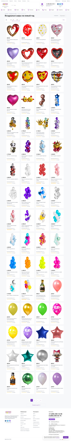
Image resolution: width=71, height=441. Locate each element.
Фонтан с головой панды (12, 155)
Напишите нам (8, 422)
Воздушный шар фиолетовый (57, 388)
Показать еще (35, 405)
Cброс (64, 19)
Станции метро (35, 425)
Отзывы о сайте (23, 423)
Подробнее (57, 437)
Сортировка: (56, 15)
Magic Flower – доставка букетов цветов (11, 415)
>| (40, 400)
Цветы (34, 413)
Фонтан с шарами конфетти (12, 179)
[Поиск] (12, 5)
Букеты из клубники (36, 418)
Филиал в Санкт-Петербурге (25, 430)
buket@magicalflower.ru (55, 421)
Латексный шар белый (41, 39)
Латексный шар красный (27, 39)
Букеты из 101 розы (36, 423)
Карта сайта (22, 427)
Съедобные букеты (36, 422)
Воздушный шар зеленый (41, 318)
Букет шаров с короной (55, 155)
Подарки (34, 420)
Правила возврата (23, 415)
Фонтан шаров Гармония (41, 155)
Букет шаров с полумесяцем (12, 295)
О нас (21, 425)
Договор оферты (23, 420)
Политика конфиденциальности (26, 418)
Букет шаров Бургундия (41, 248)
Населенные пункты (36, 427)
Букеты (34, 415)
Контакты (22, 422)
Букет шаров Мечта (11, 248)
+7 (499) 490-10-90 (50, 4)
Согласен (65, 437)
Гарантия (22, 413)
